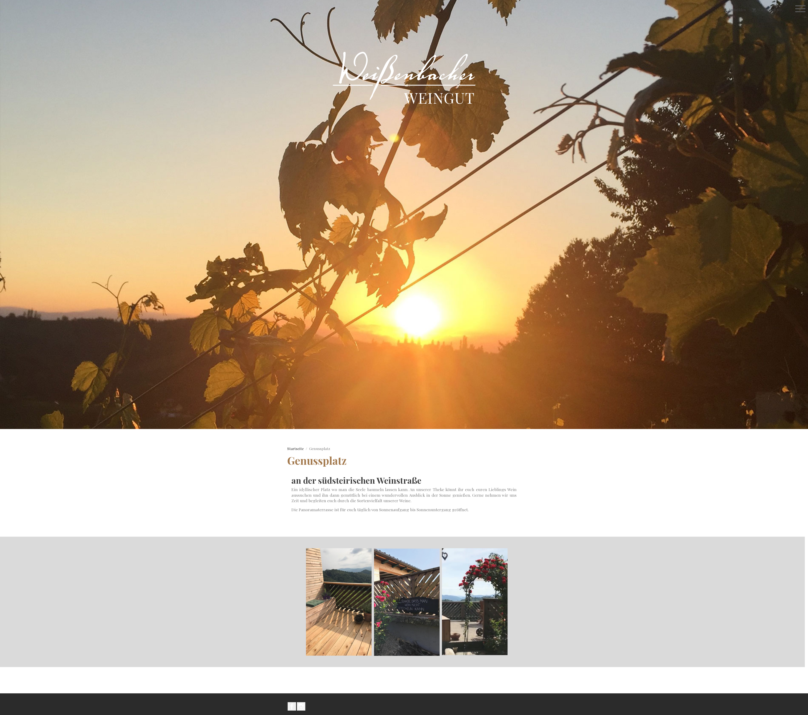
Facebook (292, 706)
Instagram (301, 706)
